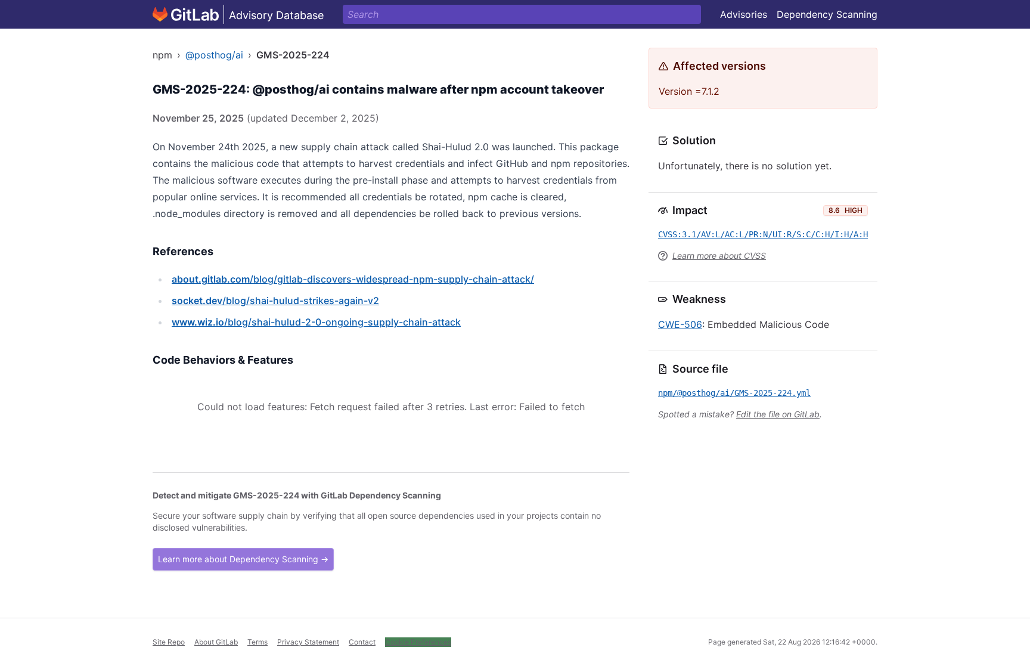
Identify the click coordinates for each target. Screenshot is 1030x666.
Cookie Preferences (418, 641)
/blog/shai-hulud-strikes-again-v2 (275, 300)
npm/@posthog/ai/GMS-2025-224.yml (734, 393)
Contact (362, 641)
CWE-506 (680, 324)
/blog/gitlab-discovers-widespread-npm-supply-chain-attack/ (353, 279)
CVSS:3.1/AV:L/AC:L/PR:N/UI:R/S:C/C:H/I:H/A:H (763, 234)
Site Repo (169, 641)
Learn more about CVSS (719, 255)
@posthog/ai (214, 55)
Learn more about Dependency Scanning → (243, 559)
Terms (257, 641)
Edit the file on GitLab (778, 414)
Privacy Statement (308, 641)
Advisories (743, 14)
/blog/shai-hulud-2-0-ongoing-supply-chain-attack (316, 322)
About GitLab (216, 641)
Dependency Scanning (827, 14)
